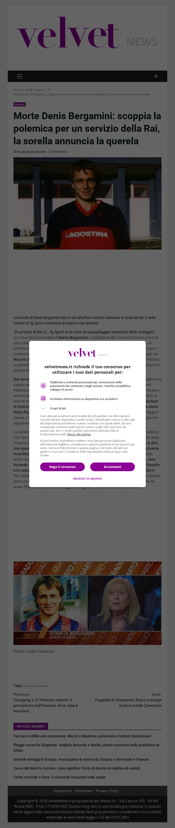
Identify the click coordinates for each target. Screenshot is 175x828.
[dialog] (87, 414)
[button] (87, 408)
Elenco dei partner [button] (79, 434)
